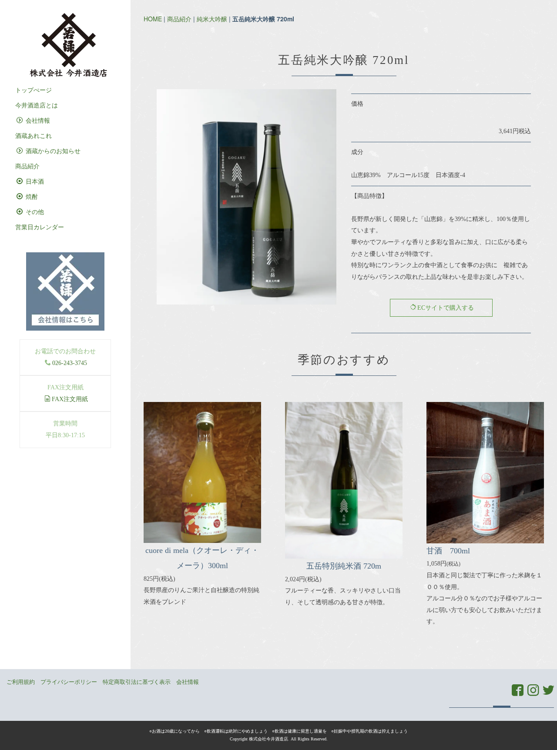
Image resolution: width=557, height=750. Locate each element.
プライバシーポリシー (68, 682)
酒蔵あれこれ (33, 136)
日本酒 (34, 181)
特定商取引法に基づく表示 (137, 682)
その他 (34, 212)
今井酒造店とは (36, 105)
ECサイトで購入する (445, 308)
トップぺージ (33, 90)
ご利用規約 (21, 682)
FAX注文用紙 (70, 399)
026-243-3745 (69, 363)
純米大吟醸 (212, 18)
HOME (153, 18)
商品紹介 (179, 18)
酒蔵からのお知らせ (52, 151)
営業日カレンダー (39, 227)
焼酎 (31, 197)
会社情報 (37, 120)
